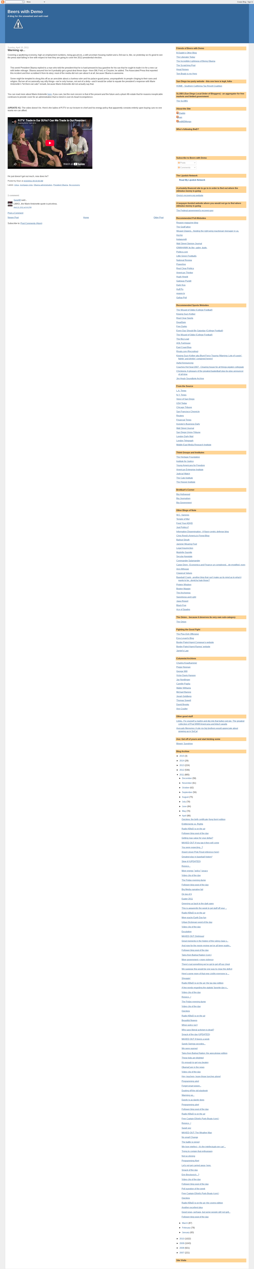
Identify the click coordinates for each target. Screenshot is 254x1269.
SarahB (17, 200)
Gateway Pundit (183, 281)
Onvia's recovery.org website (189, 195)
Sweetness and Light (186, 597)
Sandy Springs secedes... (194, 1044)
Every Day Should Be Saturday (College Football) (199, 331)
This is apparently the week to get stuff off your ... (204, 908)
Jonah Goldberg (183, 696)
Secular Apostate (184, 556)
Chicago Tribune (184, 407)
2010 (182, 1239)
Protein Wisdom (183, 584)
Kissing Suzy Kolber (185, 314)
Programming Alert (190, 1161)
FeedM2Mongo (184, 121)
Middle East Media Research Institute (193, 445)
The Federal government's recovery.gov (194, 210)
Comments (185, 167)
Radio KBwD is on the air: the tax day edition (202, 983)
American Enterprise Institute (189, 469)
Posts (182, 163)
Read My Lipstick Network (192, 180)
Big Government (184, 503)
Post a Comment (15, 213)
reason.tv (180, 293)
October (186, 788)
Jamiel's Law (182, 651)
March (185, 1223)
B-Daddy (181, 113)
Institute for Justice (185, 461)
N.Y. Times (181, 395)
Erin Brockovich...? (190, 1175)
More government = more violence (198, 959)
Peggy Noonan (183, 667)
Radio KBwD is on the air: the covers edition (202, 1203)
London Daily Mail (184, 436)
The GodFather (183, 227)
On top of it (187, 894)
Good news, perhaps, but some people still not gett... (206, 1212)
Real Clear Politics (185, 268)
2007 (182, 1253)
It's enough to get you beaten (195, 1062)
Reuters (180, 416)
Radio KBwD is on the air (193, 829)
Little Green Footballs (186, 256)
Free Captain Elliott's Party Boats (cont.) (200, 1119)
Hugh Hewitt (182, 277)
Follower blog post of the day (195, 833)
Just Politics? (182, 527)
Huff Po (179, 289)
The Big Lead (182, 339)
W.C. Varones (182, 515)
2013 (182, 765)
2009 (182, 1243)
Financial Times (183, 420)
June (184, 806)
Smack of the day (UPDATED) (196, 1034)
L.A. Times (181, 391)
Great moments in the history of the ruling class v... (205, 941)
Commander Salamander (188, 561)
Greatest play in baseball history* (197, 857)
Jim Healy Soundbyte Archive (190, 378)
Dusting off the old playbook (195, 1090)
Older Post (159, 217)
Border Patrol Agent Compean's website (195, 642)
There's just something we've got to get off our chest (206, 964)
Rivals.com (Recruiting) (187, 351)
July (184, 802)
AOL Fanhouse (183, 343)
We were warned (190, 1048)
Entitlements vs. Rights (192, 824)
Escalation (187, 931)
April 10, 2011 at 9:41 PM (22, 207)
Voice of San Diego (185, 399)
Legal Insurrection (184, 548)
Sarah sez (186, 1128)
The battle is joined (190, 1142)
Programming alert (190, 1081)
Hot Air (179, 235)
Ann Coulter (182, 709)
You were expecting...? (192, 847)
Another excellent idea (192, 1207)
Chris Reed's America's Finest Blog (192, 536)
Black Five (181, 605)
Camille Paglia (183, 684)
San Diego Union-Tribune (188, 432)
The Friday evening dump (194, 880)
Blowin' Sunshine (184, 743)
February (186, 1228)
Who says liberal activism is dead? (198, 1030)
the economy (74, 185)
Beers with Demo (25, 11)
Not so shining (188, 1156)
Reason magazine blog (187, 223)
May (184, 811)
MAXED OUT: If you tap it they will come (200, 843)
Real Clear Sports (184, 318)
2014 (182, 761)
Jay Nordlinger (183, 680)
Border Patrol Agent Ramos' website (193, 646)
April (184, 816)
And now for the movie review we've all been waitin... (206, 945)
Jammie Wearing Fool (186, 544)
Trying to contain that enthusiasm (197, 1151)
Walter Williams (183, 688)
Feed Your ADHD (184, 523)
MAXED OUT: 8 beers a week (195, 1039)
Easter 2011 (187, 899)
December (187, 778)
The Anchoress (183, 593)
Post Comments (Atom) (31, 223)
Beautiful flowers (189, 1020)
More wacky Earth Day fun (194, 917)
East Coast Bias (183, 347)
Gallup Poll (181, 297)
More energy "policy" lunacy (195, 871)
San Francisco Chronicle (188, 411)
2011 (182, 775)
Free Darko (181, 326)
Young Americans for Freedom (190, 465)
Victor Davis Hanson (186, 675)
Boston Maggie (183, 589)
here (49, 94)
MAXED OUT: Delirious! (193, 936)
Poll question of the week (193, 1189)
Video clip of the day (191, 875)
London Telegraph (184, 441)
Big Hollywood (183, 494)
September (187, 792)
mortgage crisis (26, 185)
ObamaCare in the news (193, 1067)
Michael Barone (183, 692)
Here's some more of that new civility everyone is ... (205, 974)
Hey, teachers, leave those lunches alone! (201, 1076)
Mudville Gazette (184, 552)
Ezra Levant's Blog (185, 638)
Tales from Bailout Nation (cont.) (197, 955)
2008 (182, 1248)
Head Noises (182, 69)
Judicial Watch (183, 474)
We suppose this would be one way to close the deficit (207, 969)
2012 (182, 770)
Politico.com (182, 252)
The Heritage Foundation (188, 457)
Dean (179, 117)
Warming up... (16, 50)
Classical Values (184, 573)
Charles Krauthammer (186, 663)
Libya (16, 185)
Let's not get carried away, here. (196, 1165)
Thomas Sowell (183, 700)
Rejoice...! (186, 997)
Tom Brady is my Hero (186, 74)
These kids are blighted (193, 1058)
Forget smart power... (191, 1086)
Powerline (181, 264)
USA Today (181, 403)
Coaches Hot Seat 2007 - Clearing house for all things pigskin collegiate (210, 367)
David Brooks (182, 704)
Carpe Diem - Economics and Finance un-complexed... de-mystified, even (210, 565)
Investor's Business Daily (188, 424)
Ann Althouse (182, 569)
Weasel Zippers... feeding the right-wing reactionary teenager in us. (207, 231)
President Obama (60, 185)
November (187, 783)
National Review (184, 260)
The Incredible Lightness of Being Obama (195, 61)
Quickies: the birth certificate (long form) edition (203, 819)
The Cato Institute (184, 478)
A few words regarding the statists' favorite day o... (205, 988)
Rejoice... (186, 866)
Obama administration (43, 185)
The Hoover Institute (185, 482)
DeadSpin (181, 322)
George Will (181, 671)
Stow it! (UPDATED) (191, 861)
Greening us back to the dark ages (198, 903)
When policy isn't (190, 1025)
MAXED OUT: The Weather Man (197, 1133)
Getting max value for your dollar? (197, 838)
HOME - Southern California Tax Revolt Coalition (199, 86)
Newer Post (13, 217)
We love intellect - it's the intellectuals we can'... (204, 1147)
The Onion (181, 622)
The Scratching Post (185, 65)
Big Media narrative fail (192, 889)
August (185, 797)
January (186, 1232)
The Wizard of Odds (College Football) (194, 310)
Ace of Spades (183, 609)
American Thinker (184, 273)
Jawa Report (182, 601)
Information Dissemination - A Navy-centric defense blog (202, 531)
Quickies (186, 1011)
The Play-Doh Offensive (187, 634)
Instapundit (181, 239)
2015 (182, 756)
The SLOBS (182, 101)
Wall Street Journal (185, 428)
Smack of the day (190, 1170)
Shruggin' (186, 978)
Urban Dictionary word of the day (197, 922)
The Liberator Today (185, 57)
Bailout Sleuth (183, 540)
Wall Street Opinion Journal (189, 243)
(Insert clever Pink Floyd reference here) (200, 852)
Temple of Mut (182, 519)
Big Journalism (183, 498)
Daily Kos (180, 285)
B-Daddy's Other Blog (186, 53)
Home (86, 217)
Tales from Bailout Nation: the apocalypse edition (204, 1053)
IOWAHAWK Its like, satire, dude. (191, 248)
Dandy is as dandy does (193, 1100)
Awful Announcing (184, 363)
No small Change (190, 1137)
